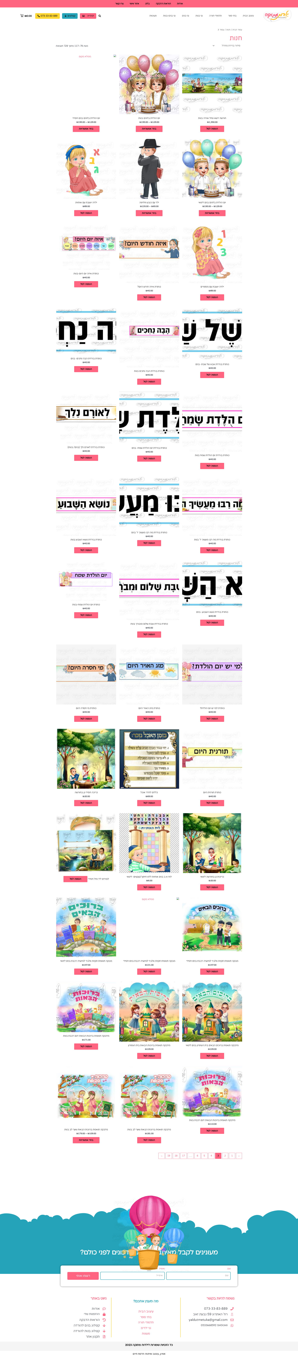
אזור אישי (134, 3)
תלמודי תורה (215, 16)
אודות (180, 3)
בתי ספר (232, 16)
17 (183, 1155)
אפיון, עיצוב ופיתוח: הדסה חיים (149, 1353)
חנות (228, 29)
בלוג (147, 3)
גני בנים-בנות (169, 16)
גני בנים (185, 16)
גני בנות (199, 16)
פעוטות (153, 16)
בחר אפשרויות (149, 128)
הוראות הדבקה (163, 3)
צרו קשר (119, 3)
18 (176, 1155)
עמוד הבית (237, 29)
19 (168, 1155)
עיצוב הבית (248, 16)
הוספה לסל (212, 128)
